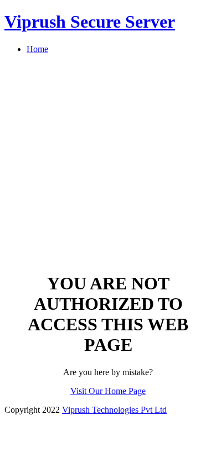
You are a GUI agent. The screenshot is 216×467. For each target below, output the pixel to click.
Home (37, 49)
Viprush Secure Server (89, 22)
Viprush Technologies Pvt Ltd (114, 409)
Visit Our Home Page (108, 391)
